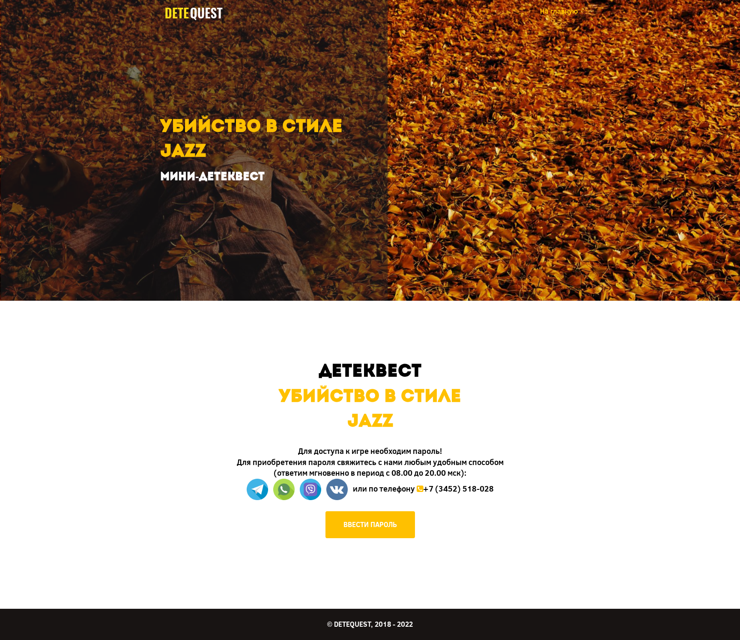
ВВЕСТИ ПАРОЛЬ (370, 524)
